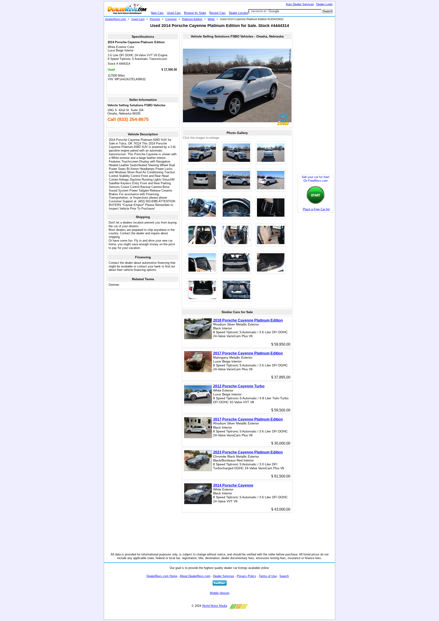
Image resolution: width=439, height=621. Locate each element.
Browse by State (195, 13)
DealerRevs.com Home (162, 576)
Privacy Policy (246, 576)
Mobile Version (219, 593)
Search (284, 576)
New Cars (157, 13)
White (211, 19)
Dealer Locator (238, 13)
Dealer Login (324, 4)
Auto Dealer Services (300, 4)
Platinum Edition (192, 19)
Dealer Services (223, 576)
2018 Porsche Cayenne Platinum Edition (248, 320)
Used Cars (174, 13)
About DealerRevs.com (195, 576)
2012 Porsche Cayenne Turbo (239, 386)
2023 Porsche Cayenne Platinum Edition (248, 452)
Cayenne (171, 19)
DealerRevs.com (115, 19)
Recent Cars (217, 13)
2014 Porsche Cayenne (233, 485)
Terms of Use (268, 576)
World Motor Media (214, 606)
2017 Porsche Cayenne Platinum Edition (248, 353)
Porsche (155, 19)
